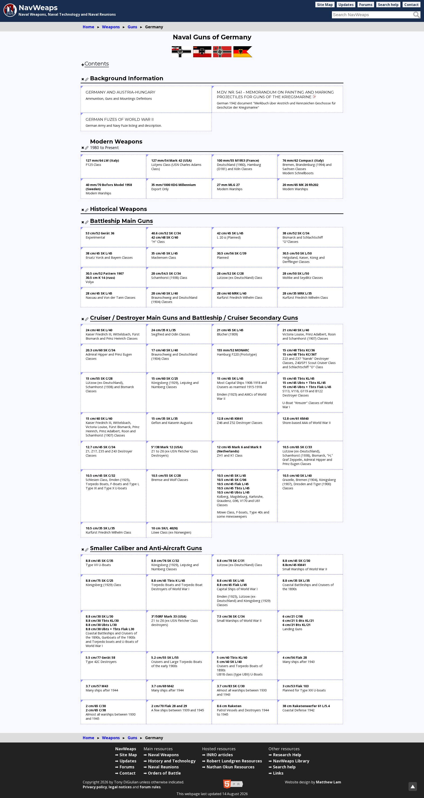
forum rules (150, 787)
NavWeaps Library (291, 761)
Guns (132, 26)
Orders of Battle (164, 773)
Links (278, 773)
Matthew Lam (328, 782)
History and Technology (171, 761)
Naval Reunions (163, 766)
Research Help (287, 754)
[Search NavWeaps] (416, 14)
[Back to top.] (413, 786)
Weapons (111, 26)
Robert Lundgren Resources (234, 761)
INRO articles (219, 754)
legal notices (120, 787)
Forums (365, 4)
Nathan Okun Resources (230, 766)
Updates (346, 4)
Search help (388, 4)
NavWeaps (125, 748)
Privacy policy (95, 787)
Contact (411, 4)
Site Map (325, 4)
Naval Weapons (163, 754)
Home (88, 26)
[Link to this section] (87, 79)
